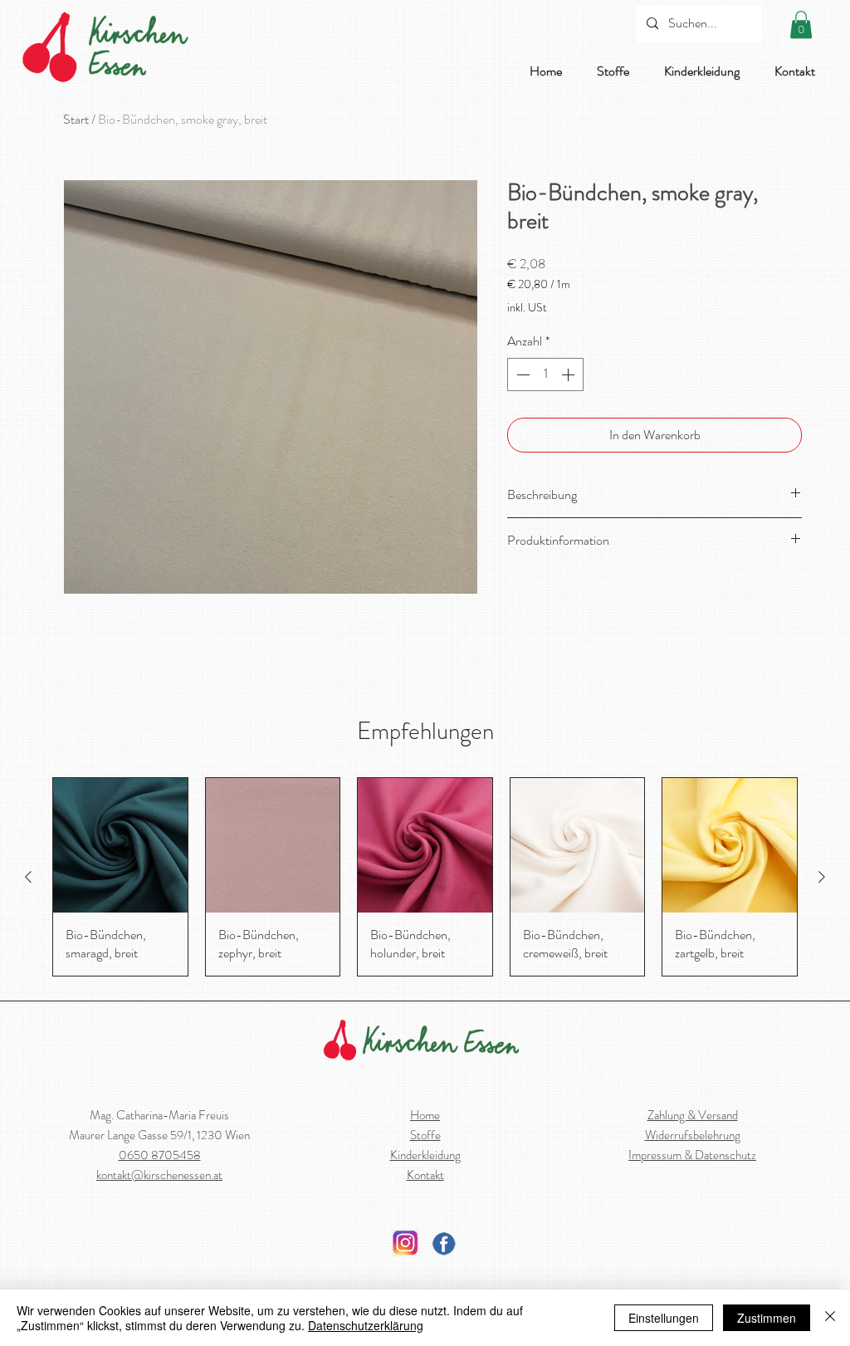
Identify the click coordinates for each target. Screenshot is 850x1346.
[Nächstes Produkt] (822, 877)
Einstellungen (663, 1317)
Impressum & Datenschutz (692, 1155)
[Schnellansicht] (120, 845)
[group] (425, 876)
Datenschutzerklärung (365, 1325)
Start (76, 119)
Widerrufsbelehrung (692, 1135)
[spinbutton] (545, 374)
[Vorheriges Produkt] (28, 877)
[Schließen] (830, 1318)
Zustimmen (766, 1317)
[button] (801, 24)
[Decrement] (521, 374)
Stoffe (425, 1135)
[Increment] (569, 374)
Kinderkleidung (425, 1155)
